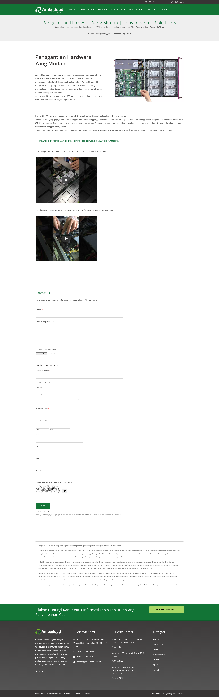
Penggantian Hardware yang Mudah (117, 34)
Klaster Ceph (87, 585)
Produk (101, 9)
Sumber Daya (117, 9)
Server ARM (150, 585)
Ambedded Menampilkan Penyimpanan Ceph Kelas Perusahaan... (123, 670)
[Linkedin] (42, 671)
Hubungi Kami (175, 585)
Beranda (73, 9)
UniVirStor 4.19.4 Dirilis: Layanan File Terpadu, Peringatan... (126, 641)
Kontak (162, 9)
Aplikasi (149, 9)
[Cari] (146, 2)
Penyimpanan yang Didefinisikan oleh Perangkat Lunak (127, 585)
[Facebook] (36, 671)
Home (90, 34)
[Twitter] (39, 671)
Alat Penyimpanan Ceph (100, 585)
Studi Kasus (135, 9)
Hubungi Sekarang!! (166, 610)
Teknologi (98, 34)
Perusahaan (87, 9)
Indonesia (179, 2)
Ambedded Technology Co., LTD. (62, 693)
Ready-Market (178, 694)
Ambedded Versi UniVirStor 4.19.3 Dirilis (127, 655)
